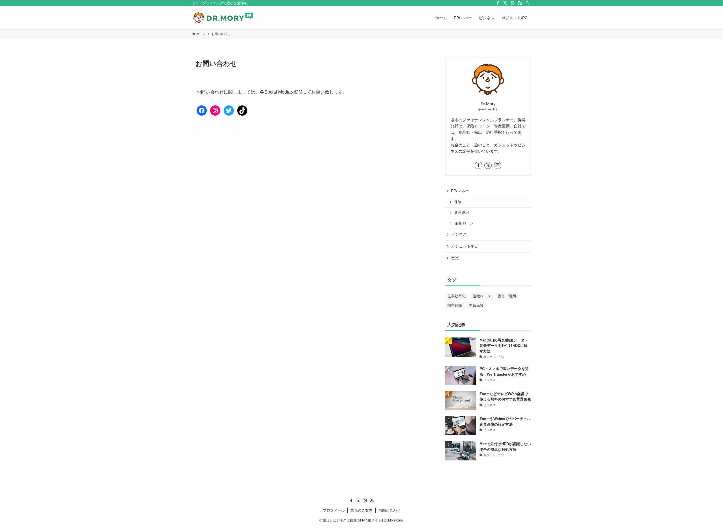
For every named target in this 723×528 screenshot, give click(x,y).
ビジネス (459, 234)
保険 (457, 202)
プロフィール (334, 510)
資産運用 (461, 213)
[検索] (527, 3)
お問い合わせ (389, 510)
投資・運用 (507, 296)
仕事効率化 (456, 296)
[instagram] (512, 3)
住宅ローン (481, 296)
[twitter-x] (505, 3)
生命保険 (476, 305)
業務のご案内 (361, 510)
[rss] (520, 3)
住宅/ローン (464, 223)
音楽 (455, 258)
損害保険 (454, 305)
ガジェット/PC (464, 246)
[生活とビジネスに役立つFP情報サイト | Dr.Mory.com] (223, 18)
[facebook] (498, 3)
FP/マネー (460, 191)
